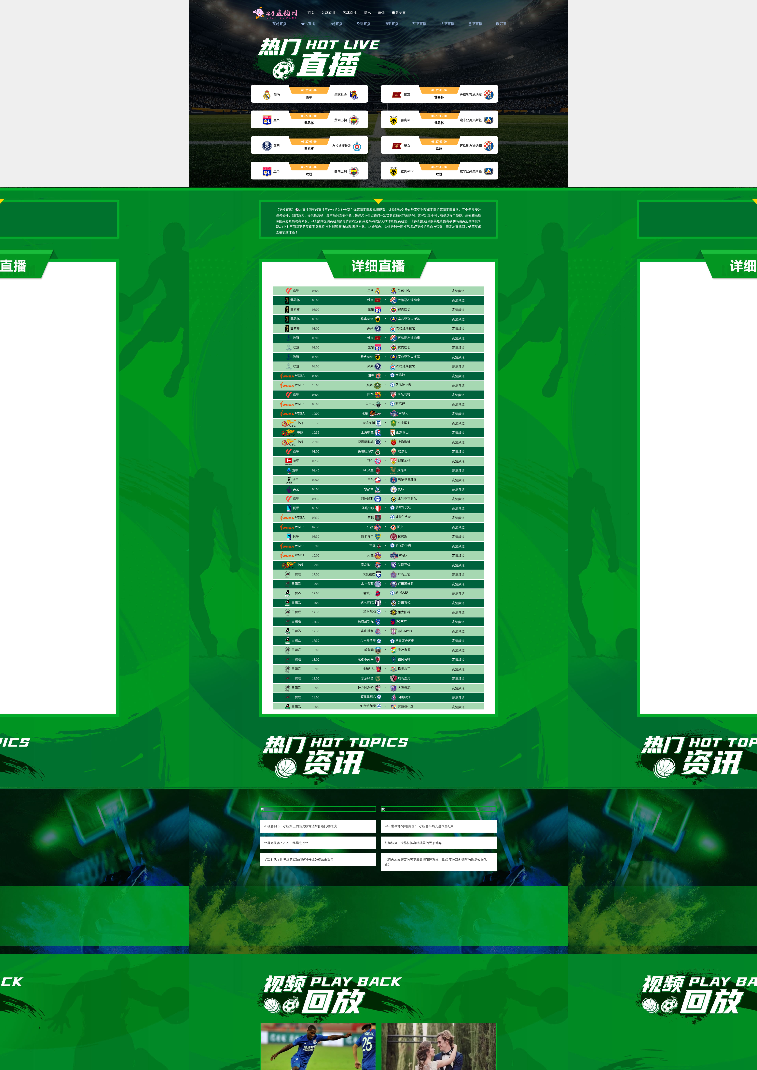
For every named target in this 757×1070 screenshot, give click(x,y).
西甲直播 (419, 24)
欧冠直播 (363, 24)
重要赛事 (399, 13)
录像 (381, 13)
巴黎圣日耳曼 (407, 479)
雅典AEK (367, 319)
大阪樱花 (404, 687)
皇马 (370, 290)
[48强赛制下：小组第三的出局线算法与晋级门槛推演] (262, 809)
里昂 (371, 309)
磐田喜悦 (404, 602)
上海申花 (367, 432)
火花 (370, 555)
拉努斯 (402, 536)
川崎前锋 (367, 650)
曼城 (401, 489)
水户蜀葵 (367, 583)
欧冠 (295, 337)
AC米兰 (368, 470)
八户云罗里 (368, 640)
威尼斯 (402, 470)
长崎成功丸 (366, 621)
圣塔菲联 (368, 508)
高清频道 (458, 291)
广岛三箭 (404, 574)
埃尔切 (402, 451)
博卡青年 (367, 536)
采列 (370, 328)
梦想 (370, 517)
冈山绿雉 (404, 697)
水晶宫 (369, 489)
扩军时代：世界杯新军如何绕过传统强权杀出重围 (299, 859)
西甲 (295, 290)
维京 (370, 300)
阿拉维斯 (367, 498)
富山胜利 (367, 631)
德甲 (295, 460)
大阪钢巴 (369, 574)
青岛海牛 (367, 564)
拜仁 (370, 460)
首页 (311, 13)
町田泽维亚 (406, 583)
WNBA (299, 375)
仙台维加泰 (368, 705)
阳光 (371, 375)
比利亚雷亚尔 (407, 498)
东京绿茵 (367, 678)
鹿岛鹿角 (404, 678)
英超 (295, 489)
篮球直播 (350, 13)
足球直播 (329, 13)
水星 (365, 413)
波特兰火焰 (403, 516)
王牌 (372, 546)
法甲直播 (447, 24)
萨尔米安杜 (403, 507)
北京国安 (404, 423)
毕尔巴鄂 (403, 394)
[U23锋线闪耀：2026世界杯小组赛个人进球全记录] (318, 1062)
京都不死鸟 (366, 659)
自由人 (370, 404)
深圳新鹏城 (366, 441)
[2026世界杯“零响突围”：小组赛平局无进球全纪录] (383, 809)
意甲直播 (475, 24)
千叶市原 (404, 650)
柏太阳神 (404, 612)
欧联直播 (503, 24)
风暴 (369, 385)
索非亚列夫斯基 (409, 319)
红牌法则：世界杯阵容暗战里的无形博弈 (413, 843)
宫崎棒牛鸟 (406, 706)
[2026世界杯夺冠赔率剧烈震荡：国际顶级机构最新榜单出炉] (438, 1062)
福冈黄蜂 (404, 659)
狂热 (370, 527)
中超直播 (335, 24)
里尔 (370, 479)
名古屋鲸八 (368, 696)
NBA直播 (307, 24)
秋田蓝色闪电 (404, 640)
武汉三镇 (404, 564)
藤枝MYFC (405, 631)
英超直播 (279, 24)
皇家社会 (404, 290)
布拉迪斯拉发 (405, 328)
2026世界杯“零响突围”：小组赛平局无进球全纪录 (419, 826)
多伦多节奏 (403, 384)
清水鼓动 (369, 611)
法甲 (295, 479)
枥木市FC (367, 602)
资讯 (367, 13)
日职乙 (296, 593)
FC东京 (401, 621)
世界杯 (294, 300)
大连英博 (369, 423)
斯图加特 (404, 460)
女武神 (400, 374)
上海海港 (404, 441)
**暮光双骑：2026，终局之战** (286, 843)
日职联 (296, 574)
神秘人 (403, 413)
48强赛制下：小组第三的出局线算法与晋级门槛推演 (300, 826)
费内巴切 (404, 309)
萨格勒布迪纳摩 (409, 300)
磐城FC (368, 593)
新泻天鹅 (401, 592)
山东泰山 (402, 432)
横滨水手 (404, 668)
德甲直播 (391, 24)
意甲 (294, 470)
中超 (299, 423)
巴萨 (370, 394)
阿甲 (295, 508)
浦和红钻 (369, 668)
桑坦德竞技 (366, 451)
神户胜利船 (366, 687)
